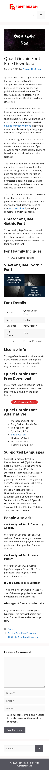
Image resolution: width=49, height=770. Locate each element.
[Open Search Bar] (33, 15)
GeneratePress (24, 765)
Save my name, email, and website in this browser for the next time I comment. (25, 718)
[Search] (39, 748)
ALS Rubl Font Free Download (23, 637)
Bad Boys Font (18, 434)
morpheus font (16, 208)
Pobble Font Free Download (22, 633)
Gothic (11, 629)
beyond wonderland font (17, 125)
